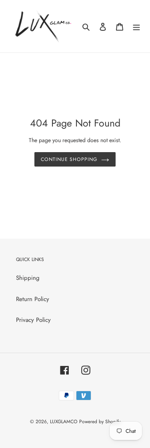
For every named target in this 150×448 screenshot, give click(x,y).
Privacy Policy (33, 319)
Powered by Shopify (99, 421)
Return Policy (32, 299)
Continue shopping (69, 159)
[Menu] (136, 26)
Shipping (28, 277)
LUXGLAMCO (63, 421)
